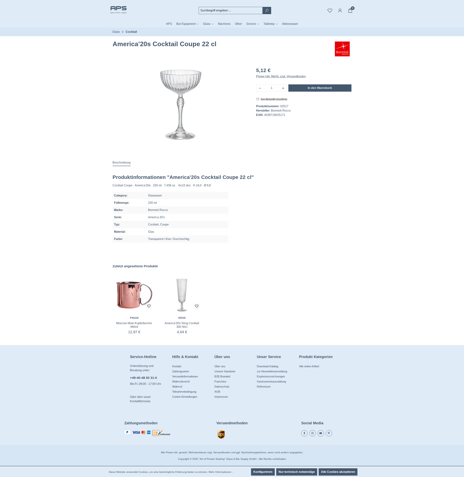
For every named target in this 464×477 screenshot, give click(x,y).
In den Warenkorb (320, 87)
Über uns (219, 366)
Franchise (220, 381)
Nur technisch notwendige (297, 471)
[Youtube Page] (321, 433)
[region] (180, 105)
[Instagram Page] (312, 433)
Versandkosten (221, 452)
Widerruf (177, 386)
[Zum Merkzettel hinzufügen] (149, 306)
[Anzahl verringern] (260, 88)
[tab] (121, 163)
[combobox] (231, 10)
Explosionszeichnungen (271, 376)
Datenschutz (221, 386)
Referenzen (264, 386)
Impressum (221, 396)
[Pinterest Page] (329, 433)
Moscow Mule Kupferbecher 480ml (134, 325)
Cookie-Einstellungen (184, 396)
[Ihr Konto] (340, 10)
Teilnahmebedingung (184, 391)
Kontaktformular (140, 401)
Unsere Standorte (224, 371)
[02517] (181, 105)
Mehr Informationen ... (221, 471)
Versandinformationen (185, 376)
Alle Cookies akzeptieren (338, 471)
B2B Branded (222, 376)
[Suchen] (266, 10)
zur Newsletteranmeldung (272, 371)
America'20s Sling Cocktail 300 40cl (182, 325)
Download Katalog (267, 366)
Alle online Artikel (309, 366)
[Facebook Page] (304, 433)
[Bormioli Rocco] (342, 49)
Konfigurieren (262, 471)
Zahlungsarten (180, 371)
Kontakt (176, 366)
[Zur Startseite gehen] (127, 9)
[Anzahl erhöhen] (283, 88)
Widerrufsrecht (181, 381)
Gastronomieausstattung (271, 381)
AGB (217, 391)
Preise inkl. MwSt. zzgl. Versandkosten (281, 76)
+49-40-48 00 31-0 (143, 378)
